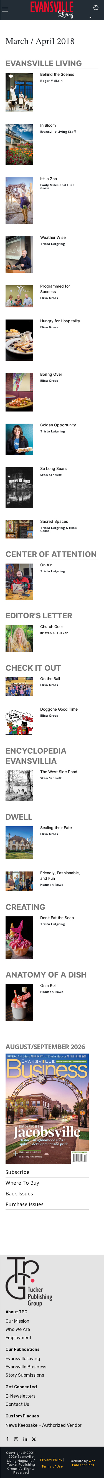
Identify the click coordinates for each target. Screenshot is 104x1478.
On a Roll (48, 985)
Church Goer (51, 626)
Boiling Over (51, 374)
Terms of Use (52, 1466)
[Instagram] (16, 1439)
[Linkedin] (25, 1439)
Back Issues (19, 1193)
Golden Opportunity (58, 425)
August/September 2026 (45, 1046)
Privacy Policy (51, 1460)
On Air (46, 564)
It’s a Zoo (48, 178)
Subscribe (17, 1172)
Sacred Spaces (54, 521)
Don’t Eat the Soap (57, 917)
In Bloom (48, 125)
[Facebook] (7, 1439)
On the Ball (50, 678)
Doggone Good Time (59, 709)
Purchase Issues (25, 1204)
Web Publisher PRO (84, 1463)
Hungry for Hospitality (60, 320)
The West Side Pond (58, 771)
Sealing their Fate (56, 827)
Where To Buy (22, 1182)
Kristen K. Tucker (54, 633)
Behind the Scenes (57, 74)
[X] (33, 1439)
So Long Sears (53, 468)
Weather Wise (53, 237)
